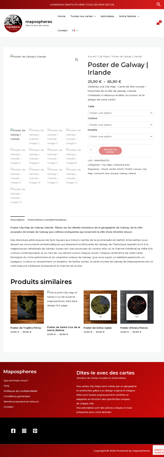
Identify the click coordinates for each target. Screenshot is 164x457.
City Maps (104, 56)
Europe (114, 173)
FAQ (6, 385)
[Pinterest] (35, 430)
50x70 (120, 169)
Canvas (137, 169)
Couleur (93, 118)
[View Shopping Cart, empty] (158, 23)
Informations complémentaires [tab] (47, 219)
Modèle (92, 129)
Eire (107, 173)
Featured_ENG (122, 164)
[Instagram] (24, 430)
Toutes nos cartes (81, 16)
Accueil (92, 56)
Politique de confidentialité (20, 391)
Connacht (99, 173)
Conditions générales (17, 396)
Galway (123, 173)
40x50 (112, 169)
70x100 (128, 169)
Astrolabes (107, 16)
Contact (62, 30)
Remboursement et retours (21, 401)
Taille (91, 106)
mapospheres (38, 21)
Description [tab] (17, 219)
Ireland (132, 173)
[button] (158, 5)
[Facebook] (13, 430)
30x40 (104, 169)
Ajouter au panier (110, 150)
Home (62, 16)
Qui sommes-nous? (16, 380)
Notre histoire (127, 16)
